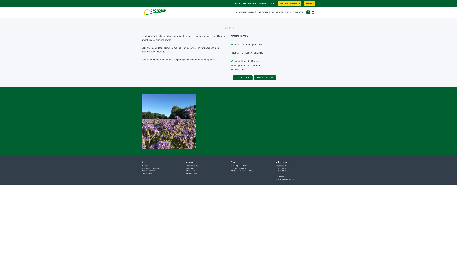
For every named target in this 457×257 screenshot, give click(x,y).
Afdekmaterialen (245, 12)
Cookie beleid (147, 173)
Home (237, 3)
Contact (273, 3)
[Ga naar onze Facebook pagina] (308, 12)
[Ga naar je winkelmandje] (313, 12)
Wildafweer (277, 12)
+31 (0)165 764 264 (239, 166)
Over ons (262, 3)
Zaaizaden (262, 12)
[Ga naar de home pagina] (154, 12)
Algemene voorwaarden (150, 168)
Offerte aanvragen (264, 78)
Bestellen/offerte (249, 3)
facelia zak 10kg (243, 78)
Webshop (310, 3)
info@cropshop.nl (239, 168)
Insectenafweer (295, 12)
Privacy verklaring (148, 171)
